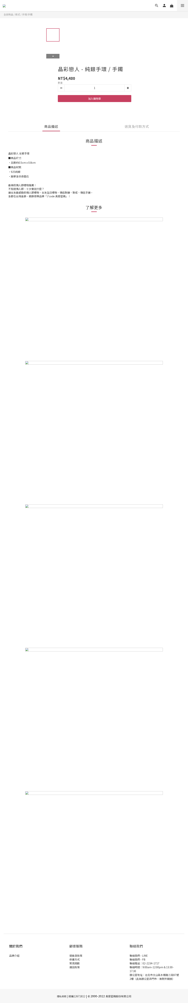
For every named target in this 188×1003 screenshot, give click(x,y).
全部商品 (8, 14)
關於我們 (15, 946)
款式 (17, 14)
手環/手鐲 (27, 14)
